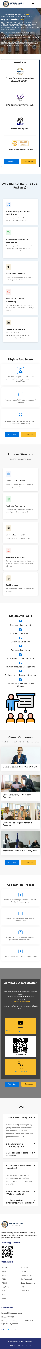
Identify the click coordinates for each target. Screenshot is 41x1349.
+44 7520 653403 (20, 1055)
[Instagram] (14, 1329)
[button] (11, 161)
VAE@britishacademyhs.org (20, 1001)
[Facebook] (3, 1329)
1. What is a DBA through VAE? (19, 1117)
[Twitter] (8, 1329)
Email (20, 1027)
